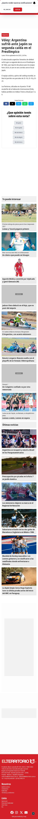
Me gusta (18, 123)
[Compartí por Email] (18, 103)
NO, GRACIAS (7, 9)
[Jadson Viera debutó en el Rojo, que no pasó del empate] (19, 294)
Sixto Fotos (4, 805)
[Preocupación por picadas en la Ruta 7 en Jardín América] (19, 465)
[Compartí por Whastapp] (25, 103)
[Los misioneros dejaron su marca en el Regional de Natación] (19, 491)
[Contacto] (26, 812)
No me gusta (18, 128)
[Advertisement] (19, 816)
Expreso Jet (4, 801)
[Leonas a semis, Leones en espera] (19, 402)
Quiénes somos (6, 787)
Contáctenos (5, 789)
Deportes (5, 35)
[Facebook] (12, 812)
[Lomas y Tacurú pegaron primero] (19, 213)
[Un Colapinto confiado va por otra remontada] (19, 373)
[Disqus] (19, 172)
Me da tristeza (18, 132)
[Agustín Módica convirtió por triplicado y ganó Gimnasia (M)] (19, 267)
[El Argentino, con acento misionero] (19, 320)
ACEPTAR (17, 9)
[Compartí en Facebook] (6, 103)
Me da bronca (18, 142)
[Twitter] (21, 812)
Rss (2, 807)
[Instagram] (16, 812)
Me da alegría (18, 137)
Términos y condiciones (8, 793)
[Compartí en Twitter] (12, 103)
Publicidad (4, 791)
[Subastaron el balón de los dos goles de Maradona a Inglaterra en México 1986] (19, 518)
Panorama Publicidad (7, 803)
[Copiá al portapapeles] (31, 103)
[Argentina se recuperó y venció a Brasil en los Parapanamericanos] (19, 438)
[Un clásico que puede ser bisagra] (19, 241)
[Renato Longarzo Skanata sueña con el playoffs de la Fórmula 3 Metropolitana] (19, 347)
